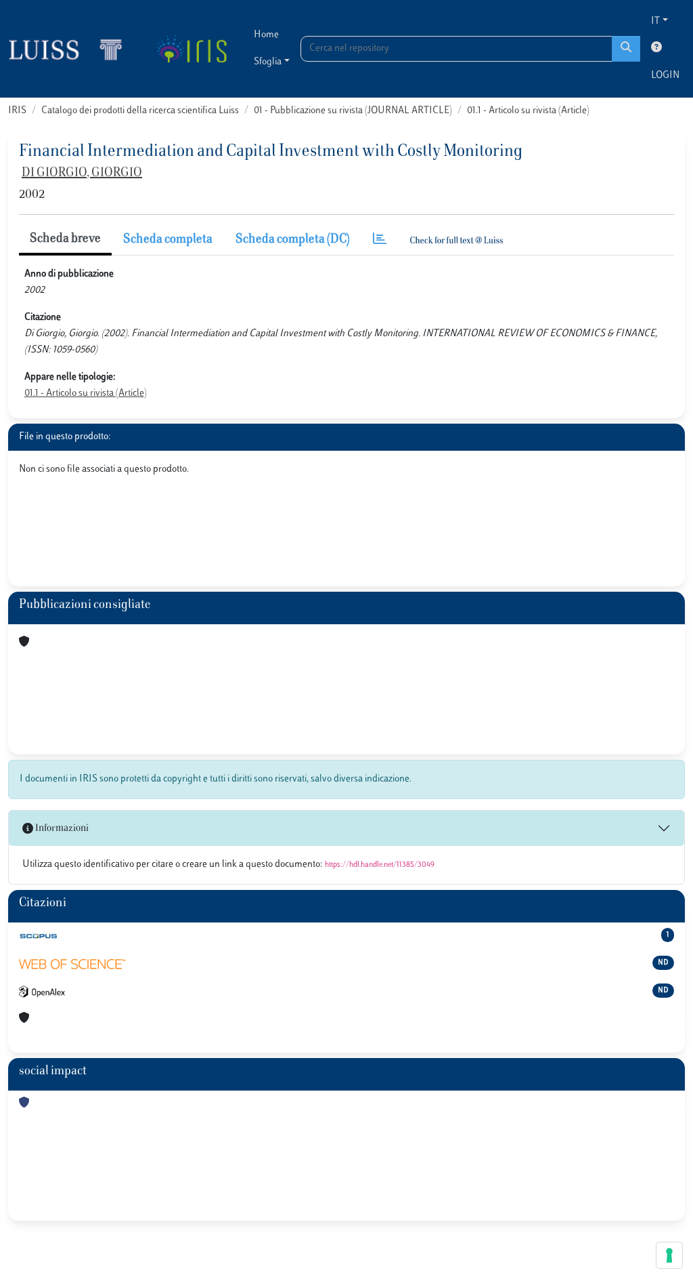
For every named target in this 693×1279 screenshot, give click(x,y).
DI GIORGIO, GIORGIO (82, 173)
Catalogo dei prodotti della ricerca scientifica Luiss (140, 111)
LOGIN (665, 75)
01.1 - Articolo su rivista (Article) (528, 111)
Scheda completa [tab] (168, 240)
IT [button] (655, 21)
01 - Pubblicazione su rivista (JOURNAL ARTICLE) (353, 111)
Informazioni (61, 829)
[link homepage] (71, 49)
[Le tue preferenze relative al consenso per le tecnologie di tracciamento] (669, 1255)
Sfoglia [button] (268, 62)
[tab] (379, 240)
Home (266, 35)
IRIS (17, 111)
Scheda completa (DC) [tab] (293, 240)
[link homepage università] (191, 49)
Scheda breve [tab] (65, 239)
